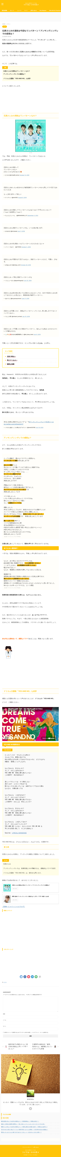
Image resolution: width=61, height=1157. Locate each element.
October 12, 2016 (24, 175)
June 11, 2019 (25, 298)
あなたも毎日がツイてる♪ (30, 1150)
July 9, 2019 (37, 334)
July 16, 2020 (39, 427)
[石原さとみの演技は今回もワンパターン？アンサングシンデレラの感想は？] (32, 976)
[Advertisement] (30, 101)
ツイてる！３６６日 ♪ (31, 5)
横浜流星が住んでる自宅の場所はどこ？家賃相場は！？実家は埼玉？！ (20, 1121)
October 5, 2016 (26, 247)
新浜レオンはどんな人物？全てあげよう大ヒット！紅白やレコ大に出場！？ (21, 1132)
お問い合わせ (33, 10)
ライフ (25, 10)
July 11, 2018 (21, 231)
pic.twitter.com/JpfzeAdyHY (13, 424)
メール (4, 1020)
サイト (4, 1026)
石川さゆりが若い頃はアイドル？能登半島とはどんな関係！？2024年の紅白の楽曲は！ (24, 1129)
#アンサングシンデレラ (37, 422)
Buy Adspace (43, 10)
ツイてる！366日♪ (5, 17)
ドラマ (5, 982)
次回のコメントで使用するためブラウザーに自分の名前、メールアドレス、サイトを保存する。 (26, 1032)
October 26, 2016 (26, 265)
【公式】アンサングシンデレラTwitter (12, 536)
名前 (4, 1014)
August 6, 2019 (22, 197)
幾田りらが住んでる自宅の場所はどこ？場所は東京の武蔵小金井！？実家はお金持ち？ (24, 1127)
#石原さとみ (49, 422)
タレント (12, 10)
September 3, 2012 (32, 215)
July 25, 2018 (27, 280)
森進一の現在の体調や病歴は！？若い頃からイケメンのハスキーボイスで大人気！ (23, 1124)
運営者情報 (4, 10)
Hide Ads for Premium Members (9, 14)
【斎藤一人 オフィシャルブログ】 (13, 906)
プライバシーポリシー (6, 19)
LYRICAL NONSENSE (19, 833)
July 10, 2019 (26, 316)
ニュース (19, 10)
